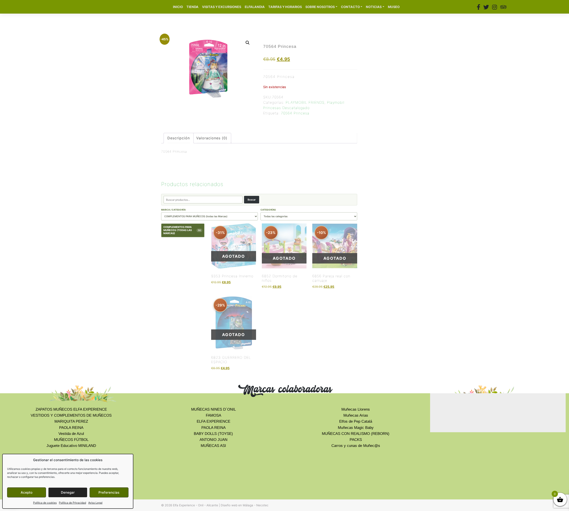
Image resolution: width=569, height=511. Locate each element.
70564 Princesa (295, 113)
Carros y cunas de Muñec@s (355, 446)
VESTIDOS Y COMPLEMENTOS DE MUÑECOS (71, 415)
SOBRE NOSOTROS (320, 7)
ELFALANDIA (255, 7)
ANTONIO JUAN (213, 440)
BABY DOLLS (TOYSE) (213, 434)
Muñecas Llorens (355, 409)
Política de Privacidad (72, 502)
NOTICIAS (374, 7)
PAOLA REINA (71, 428)
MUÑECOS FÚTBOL (71, 440)
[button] (248, 43)
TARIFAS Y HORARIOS (285, 7)
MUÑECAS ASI (213, 446)
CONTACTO (350, 7)
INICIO (178, 7)
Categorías (268, 209)
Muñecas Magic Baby (356, 428)
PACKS (356, 440)
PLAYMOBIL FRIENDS (305, 102)
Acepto (26, 492)
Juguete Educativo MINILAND (71, 446)
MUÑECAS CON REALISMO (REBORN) (355, 434)
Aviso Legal (95, 502)
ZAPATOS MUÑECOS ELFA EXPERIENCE (71, 409)
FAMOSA (213, 415)
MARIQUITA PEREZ (71, 421)
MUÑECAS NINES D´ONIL (213, 409)
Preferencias (108, 492)
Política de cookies (45, 502)
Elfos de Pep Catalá (355, 421)
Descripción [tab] (178, 138)
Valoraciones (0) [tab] (211, 138)
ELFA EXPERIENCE (213, 421)
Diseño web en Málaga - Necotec (244, 505)
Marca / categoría (173, 209)
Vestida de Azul (71, 434)
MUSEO (394, 7)
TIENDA (192, 7)
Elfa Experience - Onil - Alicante (195, 505)
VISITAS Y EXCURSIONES (221, 7)
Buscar (252, 199)
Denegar (68, 492)
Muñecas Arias (355, 415)
